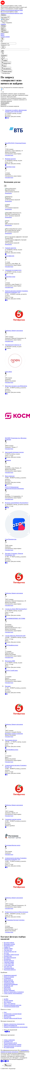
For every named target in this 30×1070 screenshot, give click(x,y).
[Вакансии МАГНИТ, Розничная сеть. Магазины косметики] (16, 416)
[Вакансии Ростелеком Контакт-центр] (16, 836)
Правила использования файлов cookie (12, 13)
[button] (2, 33)
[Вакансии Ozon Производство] (16, 524)
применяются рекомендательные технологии (15, 1051)
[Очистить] (3, 47)
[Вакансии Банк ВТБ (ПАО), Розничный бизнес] (16, 130)
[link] (3, 30)
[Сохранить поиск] (2, 51)
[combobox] (8, 43)
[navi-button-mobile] (2, 38)
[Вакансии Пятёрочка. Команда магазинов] (16, 315)
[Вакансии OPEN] (16, 361)
